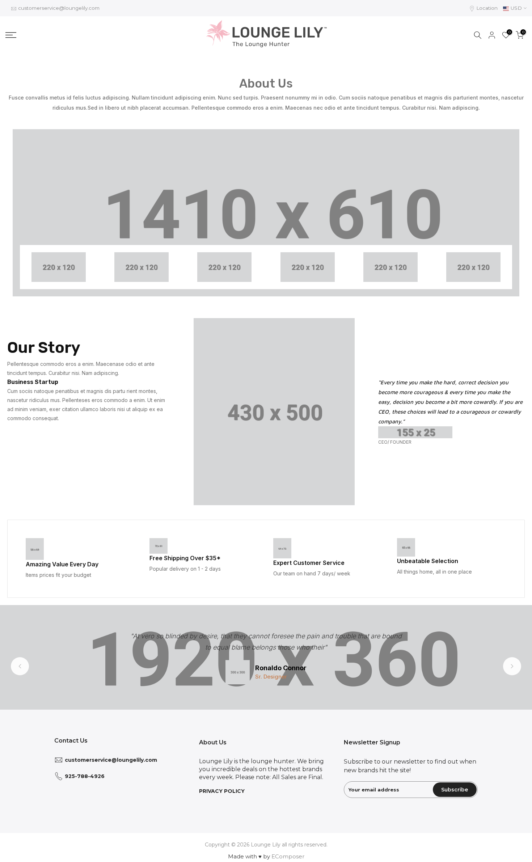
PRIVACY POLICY (222, 791)
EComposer (287, 856)
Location (487, 8)
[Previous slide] (20, 666)
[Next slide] (512, 666)
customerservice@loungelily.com (59, 8)
